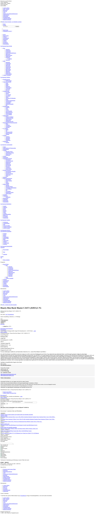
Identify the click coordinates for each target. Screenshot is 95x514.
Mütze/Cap (5, 215)
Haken (7, 129)
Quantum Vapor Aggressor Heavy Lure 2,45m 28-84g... (43, 416)
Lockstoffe (8, 88)
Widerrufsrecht (6, 14)
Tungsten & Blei (9, 132)
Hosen (4, 209)
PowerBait (8, 92)
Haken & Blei (6, 184)
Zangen (4, 156)
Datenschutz (5, 16)
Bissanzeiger (8, 179)
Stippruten (8, 60)
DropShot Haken (9, 186)
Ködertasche (8, 164)
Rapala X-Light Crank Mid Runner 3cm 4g (28, 425)
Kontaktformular (6, 17)
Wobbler (5, 233)
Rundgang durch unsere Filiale (9, 469)
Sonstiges (8, 127)
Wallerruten (8, 56)
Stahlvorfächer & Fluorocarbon (9, 148)
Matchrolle (8, 65)
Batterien (5, 177)
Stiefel (4, 212)
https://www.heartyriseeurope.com (8, 374)
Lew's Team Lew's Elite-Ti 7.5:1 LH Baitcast (29, 433)
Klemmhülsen (6, 149)
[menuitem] (48, 8)
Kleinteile (8, 139)
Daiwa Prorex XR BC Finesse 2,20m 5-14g (29, 428)
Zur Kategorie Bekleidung (6, 203)
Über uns (5, 11)
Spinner (4, 234)
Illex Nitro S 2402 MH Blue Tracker (24, 430)
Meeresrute (8, 54)
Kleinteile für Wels (9, 121)
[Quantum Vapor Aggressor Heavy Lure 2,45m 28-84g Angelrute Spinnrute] (16, 416)
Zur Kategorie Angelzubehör (6, 144)
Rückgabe (5, 475)
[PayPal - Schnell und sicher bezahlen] (9, 304)
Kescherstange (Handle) (11, 171)
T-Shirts (4, 213)
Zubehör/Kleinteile (9, 104)
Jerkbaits (5, 241)
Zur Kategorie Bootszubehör (6, 246)
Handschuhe (5, 217)
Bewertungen (9, 328)
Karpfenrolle (8, 67)
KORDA (8, 107)
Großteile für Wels (9, 118)
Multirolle (8, 71)
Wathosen (5, 207)
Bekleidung (5, 281)
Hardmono (8, 155)
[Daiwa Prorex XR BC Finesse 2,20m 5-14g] (10, 428)
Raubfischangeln (6, 79)
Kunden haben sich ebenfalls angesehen (25, 414)
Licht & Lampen (6, 228)
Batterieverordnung (7, 19)
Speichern (3, 413)
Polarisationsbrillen (7, 214)
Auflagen (8, 136)
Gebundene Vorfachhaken (11, 187)
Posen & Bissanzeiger (7, 178)
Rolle (4, 61)
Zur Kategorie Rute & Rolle (6, 46)
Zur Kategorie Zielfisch (5, 77)
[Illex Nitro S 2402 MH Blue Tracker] (9, 430)
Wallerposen (8, 120)
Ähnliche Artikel (4, 414)
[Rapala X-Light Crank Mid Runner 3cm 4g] (10, 425)
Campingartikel (6, 223)
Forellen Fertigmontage (10, 100)
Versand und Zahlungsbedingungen (10, 13)
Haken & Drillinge (9, 116)
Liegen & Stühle (6, 225)
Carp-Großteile (9, 114)
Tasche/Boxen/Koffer (7, 158)
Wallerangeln (5, 115)
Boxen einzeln (9, 169)
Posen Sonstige (9, 180)
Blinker (4, 235)
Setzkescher (8, 174)
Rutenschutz (5, 200)
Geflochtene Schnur (10, 152)
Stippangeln (5, 141)
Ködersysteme (9, 80)
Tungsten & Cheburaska (11, 98)
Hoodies (5, 210)
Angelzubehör (6, 280)
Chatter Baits (5, 240)
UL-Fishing (5, 128)
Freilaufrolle (8, 63)
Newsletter (5, 488)
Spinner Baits (6, 238)
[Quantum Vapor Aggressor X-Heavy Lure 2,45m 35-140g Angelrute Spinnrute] (17, 419)
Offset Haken (8, 193)
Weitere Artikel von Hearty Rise (9, 393)
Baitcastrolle (8, 69)
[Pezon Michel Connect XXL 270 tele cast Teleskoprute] (12, 421)
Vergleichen (3, 321)
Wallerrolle (8, 68)
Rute (4, 48)
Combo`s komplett (7, 75)
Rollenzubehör (9, 74)
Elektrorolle (8, 72)
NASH (7, 109)
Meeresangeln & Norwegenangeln (10, 122)
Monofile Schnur (9, 151)
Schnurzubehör (9, 113)
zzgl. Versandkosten (10, 314)
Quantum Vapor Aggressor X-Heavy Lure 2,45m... (44, 419)
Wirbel (7, 97)
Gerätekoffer (8, 167)
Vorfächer (8, 125)
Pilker (7, 123)
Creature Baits (6, 242)
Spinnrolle (8, 62)
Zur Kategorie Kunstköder (6, 231)
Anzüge (4, 206)
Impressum (5, 10)
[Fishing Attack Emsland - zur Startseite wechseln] (11, 21)
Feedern (4, 135)
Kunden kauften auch (12, 414)
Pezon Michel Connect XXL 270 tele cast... (33, 421)
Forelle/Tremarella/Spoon (11, 53)
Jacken (4, 208)
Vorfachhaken (8, 101)
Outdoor (5, 283)
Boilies (7, 84)
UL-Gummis (8, 94)
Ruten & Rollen (9, 133)
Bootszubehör (6, 286)
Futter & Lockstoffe (7, 81)
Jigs (6, 130)
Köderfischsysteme (9, 192)
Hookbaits (8, 86)
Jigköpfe (7, 185)
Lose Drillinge (9, 188)
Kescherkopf (8, 172)
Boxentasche (8, 165)
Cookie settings (6, 7)
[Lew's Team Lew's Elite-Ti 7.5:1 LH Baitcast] (10, 433)
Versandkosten (23, 495)
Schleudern (5, 199)
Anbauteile (8, 137)
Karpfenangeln (6, 106)
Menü (4, 24)
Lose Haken (8, 191)
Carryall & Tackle (9, 160)
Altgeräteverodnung (7, 18)
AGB (4, 12)
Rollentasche (8, 162)
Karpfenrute (8, 51)
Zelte (4, 224)
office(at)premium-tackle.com (7, 375)
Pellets (7, 85)
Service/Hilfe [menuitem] (9, 12)
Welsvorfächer (9, 119)
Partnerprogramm (6, 490)
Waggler (7, 183)
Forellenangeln (6, 91)
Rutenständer (5, 201)
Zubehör (10, 58)
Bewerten (2, 324)
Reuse (7, 176)
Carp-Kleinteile (9, 111)
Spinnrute (8, 49)
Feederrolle (8, 64)
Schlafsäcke (5, 222)
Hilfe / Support (6, 9)
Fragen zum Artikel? (7, 391)
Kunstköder (8, 102)
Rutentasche (8, 159)
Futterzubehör (8, 87)
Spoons (7, 93)
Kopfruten (8, 57)
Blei (6, 105)
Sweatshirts (5, 216)
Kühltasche (8, 163)
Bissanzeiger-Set (9, 112)
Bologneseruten (9, 55)
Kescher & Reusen (7, 170)
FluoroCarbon (8, 153)
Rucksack (8, 166)
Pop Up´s (8, 90)
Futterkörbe (8, 140)
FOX (7, 108)
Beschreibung (3, 328)
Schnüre (4, 150)
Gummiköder (8, 126)
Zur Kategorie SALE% (5, 230)
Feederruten (8, 50)
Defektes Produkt (6, 477)
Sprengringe (5, 157)
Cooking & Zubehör (7, 226)
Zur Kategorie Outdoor (5, 220)
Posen (7, 99)
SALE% (5, 284)
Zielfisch (5, 279)
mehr (35, 330)
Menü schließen (6, 259)
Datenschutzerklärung (7, 471)
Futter (7, 83)
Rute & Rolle (6, 264)
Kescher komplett (9, 173)
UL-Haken (8, 95)
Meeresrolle (8, 70)
